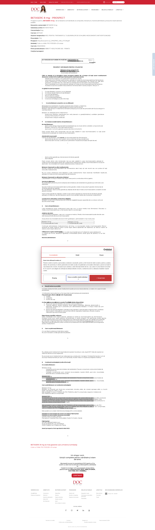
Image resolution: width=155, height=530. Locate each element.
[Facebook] (66, 510)
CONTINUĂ (77, 475)
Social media (77, 506)
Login (108, 2)
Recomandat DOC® (104, 520)
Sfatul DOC (45, 499)
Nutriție (57, 495)
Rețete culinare (58, 499)
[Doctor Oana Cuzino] (39, 10)
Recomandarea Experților (114, 490)
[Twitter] (77, 510)
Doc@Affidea (34, 493)
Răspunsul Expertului (35, 495)
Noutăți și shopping (73, 495)
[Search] (123, 2)
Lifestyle (119, 9)
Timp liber (98, 495)
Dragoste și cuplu (85, 493)
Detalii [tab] (77, 255)
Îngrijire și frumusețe (73, 497)
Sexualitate (83, 498)
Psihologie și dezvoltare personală (86, 496)
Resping (54, 278)
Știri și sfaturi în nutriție (60, 503)
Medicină (45, 495)
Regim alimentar (59, 497)
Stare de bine (99, 493)
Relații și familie (107, 9)
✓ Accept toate (100, 278)
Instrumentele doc (83, 2)
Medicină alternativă (47, 497)
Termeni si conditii (50, 520)
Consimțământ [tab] (53, 255)
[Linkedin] (83, 510)
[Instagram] (71, 510)
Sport (56, 501)
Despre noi (85, 520)
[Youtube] (89, 510)
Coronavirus (46, 493)
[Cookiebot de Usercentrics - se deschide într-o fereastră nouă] (105, 250)
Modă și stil (71, 493)
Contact (68, 520)
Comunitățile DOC (67, 2)
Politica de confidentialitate (65, 522)
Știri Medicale (46, 501)
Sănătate (70, 9)
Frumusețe (95, 9)
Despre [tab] (102, 255)
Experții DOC (60, 9)
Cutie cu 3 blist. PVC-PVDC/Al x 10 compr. (44, 447)
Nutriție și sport (83, 9)
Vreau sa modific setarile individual (77, 277)
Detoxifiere (57, 493)
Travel (97, 497)
